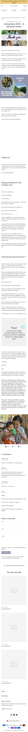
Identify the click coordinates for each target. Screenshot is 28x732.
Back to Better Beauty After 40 (15, 565)
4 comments (10, 21)
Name (2, 521)
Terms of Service (13, 558)
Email (2, 528)
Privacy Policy (4, 558)
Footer (3, 691)
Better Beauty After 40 (8, 17)
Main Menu (4, 696)
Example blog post (6, 608)
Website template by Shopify (18, 730)
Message (3, 536)
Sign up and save (6, 701)
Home (2, 17)
